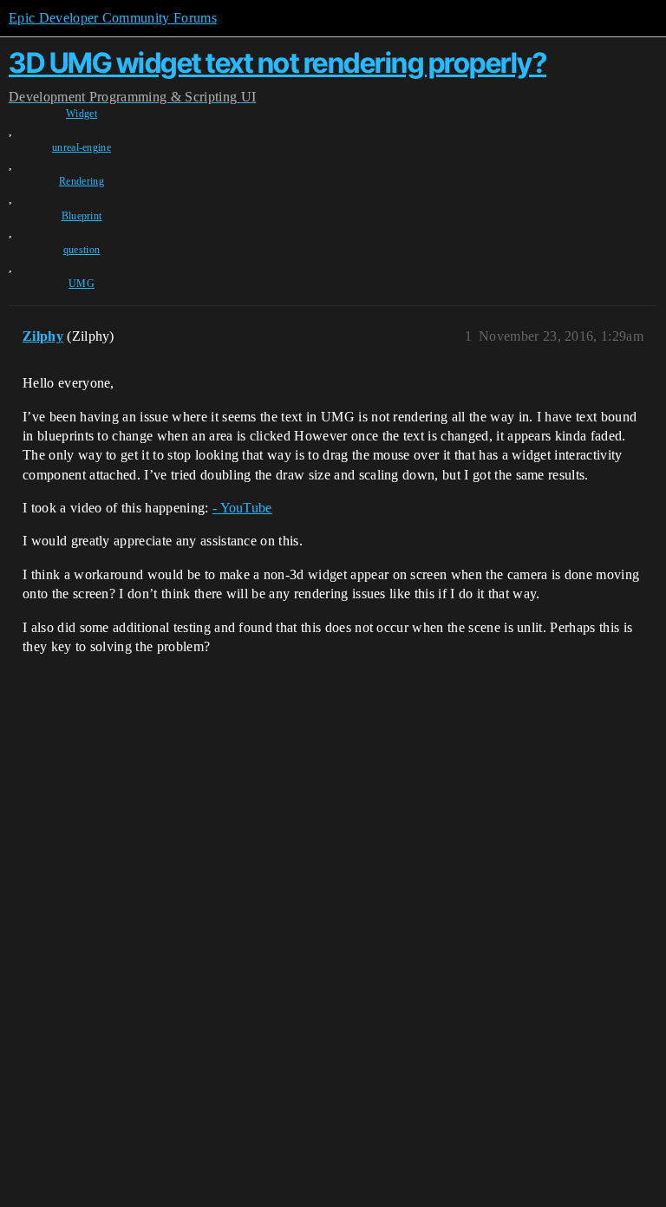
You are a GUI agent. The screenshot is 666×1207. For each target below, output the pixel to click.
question (82, 250)
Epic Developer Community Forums (113, 17)
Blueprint (82, 216)
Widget (81, 114)
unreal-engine (81, 147)
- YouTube (242, 507)
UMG (82, 283)
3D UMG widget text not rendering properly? (277, 63)
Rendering (81, 181)
